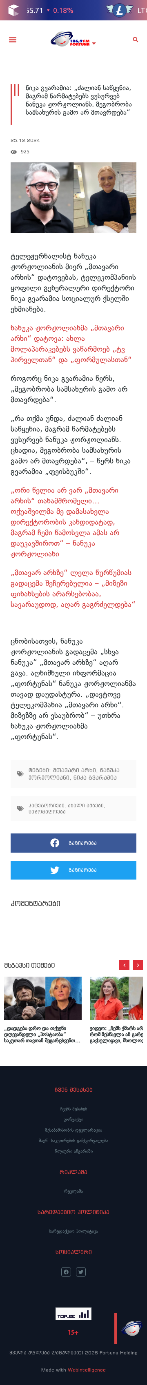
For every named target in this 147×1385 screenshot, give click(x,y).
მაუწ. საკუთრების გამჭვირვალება (73, 1140)
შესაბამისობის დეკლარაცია (73, 1130)
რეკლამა (73, 1191)
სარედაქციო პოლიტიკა (73, 1231)
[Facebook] (66, 1272)
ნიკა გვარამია (95, 777)
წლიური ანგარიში (74, 1151)
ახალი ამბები (86, 805)
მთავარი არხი (74, 770)
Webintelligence (87, 1370)
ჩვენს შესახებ (73, 1109)
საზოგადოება (47, 812)
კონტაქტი (73, 1119)
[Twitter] (81, 1272)
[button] (13, 39)
